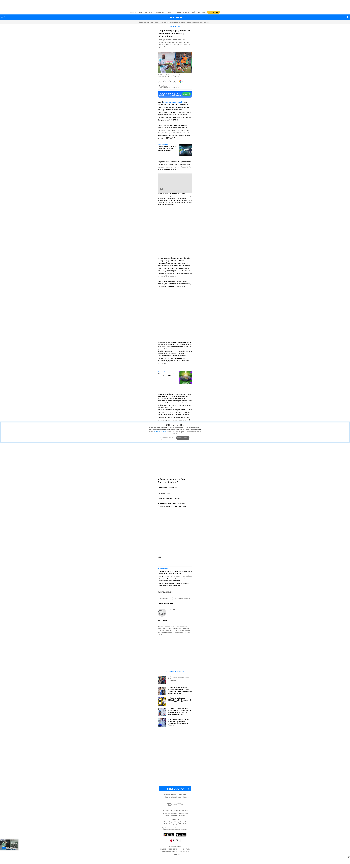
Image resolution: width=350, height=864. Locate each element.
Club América (164, 598)
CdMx (140, 12)
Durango (201, 12)
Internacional (195, 22)
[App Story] (181, 835)
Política (161, 22)
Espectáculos (174, 22)
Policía (156, 22)
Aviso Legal (182, 794)
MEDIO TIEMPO (173, 849)
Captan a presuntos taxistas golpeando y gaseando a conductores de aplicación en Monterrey (178, 722)
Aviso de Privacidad (170, 794)
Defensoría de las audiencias (172, 797)
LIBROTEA (176, 854)
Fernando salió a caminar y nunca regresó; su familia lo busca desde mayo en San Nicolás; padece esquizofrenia (179, 711)
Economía (203, 22)
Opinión (208, 22)
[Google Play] (169, 835)
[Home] (175, 17)
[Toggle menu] (2, 17)
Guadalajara (160, 12)
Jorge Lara (163, 86)
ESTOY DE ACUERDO (182, 438)
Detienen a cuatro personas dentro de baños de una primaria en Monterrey (179, 679)
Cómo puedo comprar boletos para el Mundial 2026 (167, 374)
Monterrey (149, 12)
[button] (159, 81)
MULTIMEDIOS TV (168, 851)
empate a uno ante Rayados (173, 102)
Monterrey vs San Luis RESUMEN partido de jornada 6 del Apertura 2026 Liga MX (180, 700)
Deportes (188, 22)
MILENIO (163, 849)
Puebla (178, 12)
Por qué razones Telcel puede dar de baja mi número (175, 576)
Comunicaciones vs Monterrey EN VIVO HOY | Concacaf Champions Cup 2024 (167, 148)
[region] (175, 4)
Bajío (194, 12)
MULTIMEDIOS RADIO (183, 851)
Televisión (166, 22)
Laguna (170, 12)
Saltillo (186, 12)
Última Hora (142, 22)
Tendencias (181, 22)
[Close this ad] (348, 858)
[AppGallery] (175, 841)
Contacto (186, 797)
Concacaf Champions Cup (182, 598)
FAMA (188, 849)
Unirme (185, 94)
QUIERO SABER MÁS (167, 438)
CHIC (182, 849)
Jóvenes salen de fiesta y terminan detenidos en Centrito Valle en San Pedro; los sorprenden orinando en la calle (180, 690)
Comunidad (150, 22)
